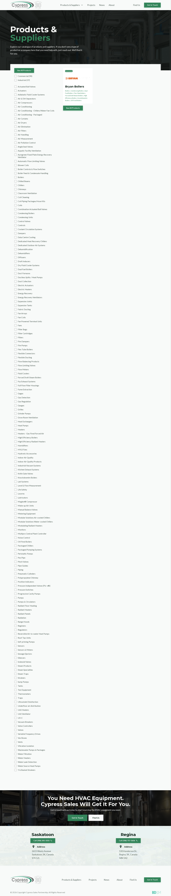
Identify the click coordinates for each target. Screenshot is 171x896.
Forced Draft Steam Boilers (74, 95)
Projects (91, 5)
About (112, 5)
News (102, 5)
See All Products (24, 70)
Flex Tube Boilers (79, 93)
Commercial (68, 71)
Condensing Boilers (77, 91)
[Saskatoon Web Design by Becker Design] (156, 892)
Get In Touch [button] (152, 5)
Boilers (67, 91)
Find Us (136, 5)
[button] (36, 76)
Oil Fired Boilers (76, 100)
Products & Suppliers (71, 879)
